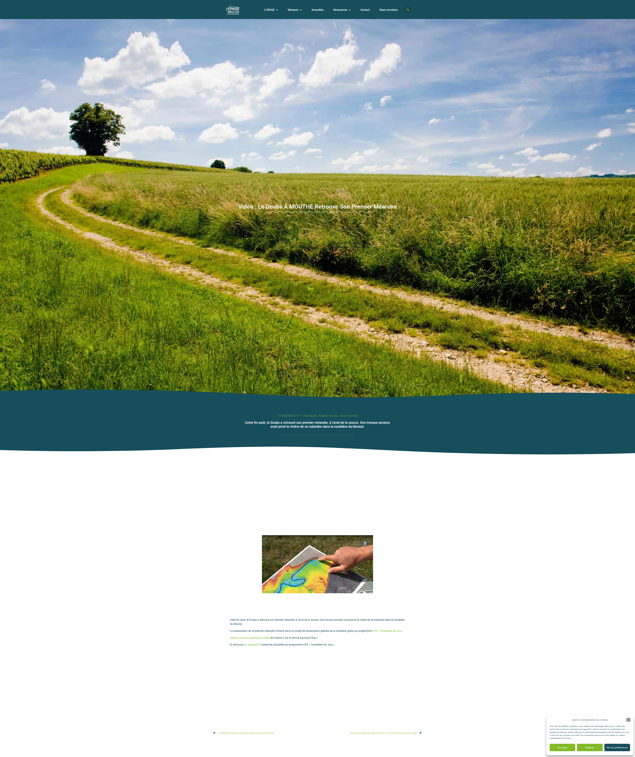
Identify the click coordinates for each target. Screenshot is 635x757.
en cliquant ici (252, 644)
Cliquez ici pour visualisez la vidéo (250, 637)
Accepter (562, 747)
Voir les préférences (617, 747)
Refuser (590, 747)
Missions (293, 9)
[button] (628, 719)
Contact (365, 9)
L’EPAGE (269, 9)
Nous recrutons (389, 9)
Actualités (317, 9)
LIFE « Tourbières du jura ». (388, 630)
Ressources (340, 9)
